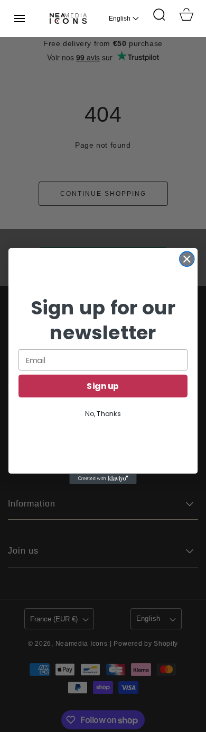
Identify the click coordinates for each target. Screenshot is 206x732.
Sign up (103, 386)
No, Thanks (103, 413)
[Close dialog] (187, 258)
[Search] (159, 14)
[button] (19, 18)
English (119, 18)
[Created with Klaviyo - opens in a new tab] (102, 479)
